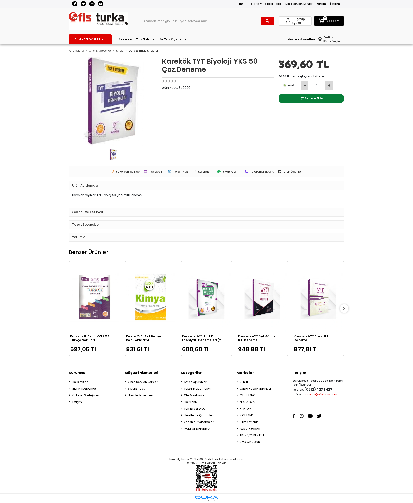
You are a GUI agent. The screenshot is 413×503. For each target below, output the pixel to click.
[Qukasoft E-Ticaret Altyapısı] (206, 498)
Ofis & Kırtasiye (194, 395)
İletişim (335, 4)
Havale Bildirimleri (140, 395)
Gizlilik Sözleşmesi (84, 389)
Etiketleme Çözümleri (199, 415)
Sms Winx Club (250, 442)
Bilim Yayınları (249, 422)
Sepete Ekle (314, 98)
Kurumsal (78, 372)
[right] (344, 308)
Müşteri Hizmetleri (301, 39)
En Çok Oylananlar (174, 39)
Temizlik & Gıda (194, 409)
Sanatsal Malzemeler (199, 422)
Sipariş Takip (273, 4)
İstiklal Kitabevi (250, 429)
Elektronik (190, 402)
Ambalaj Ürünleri (195, 382)
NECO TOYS (248, 402)
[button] (329, 21)
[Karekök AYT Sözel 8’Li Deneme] (318, 297)
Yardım (321, 4)
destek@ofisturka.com (321, 394)
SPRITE (244, 382)
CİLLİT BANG (247, 395)
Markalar (245, 372)
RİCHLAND (246, 415)
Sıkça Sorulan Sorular (298, 4)
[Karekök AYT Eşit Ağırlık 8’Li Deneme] (262, 297)
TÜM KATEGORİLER (87, 39)
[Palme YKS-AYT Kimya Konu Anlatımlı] (150, 297)
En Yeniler (125, 39)
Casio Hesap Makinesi (255, 389)
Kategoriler (191, 372)
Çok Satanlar (146, 39)
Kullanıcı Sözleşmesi (86, 395)
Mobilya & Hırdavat (197, 429)
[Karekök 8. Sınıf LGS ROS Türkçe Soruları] (94, 297)
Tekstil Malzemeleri (197, 389)
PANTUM (245, 409)
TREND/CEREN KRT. (252, 435)
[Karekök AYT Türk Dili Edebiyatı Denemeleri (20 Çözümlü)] (206, 297)
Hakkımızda (80, 382)
